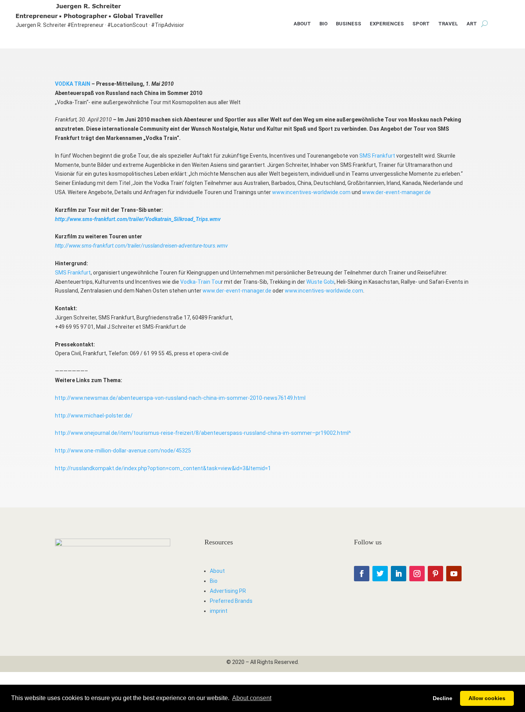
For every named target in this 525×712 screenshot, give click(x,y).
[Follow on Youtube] (454, 573)
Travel (448, 24)
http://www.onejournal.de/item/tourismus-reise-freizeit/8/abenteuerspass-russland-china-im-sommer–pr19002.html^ (203, 433)
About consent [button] (251, 698)
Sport (421, 24)
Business (348, 24)
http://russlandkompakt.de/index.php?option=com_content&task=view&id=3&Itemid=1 (163, 468)
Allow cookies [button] (487, 698)
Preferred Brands (231, 601)
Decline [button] (442, 698)
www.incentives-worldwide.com (311, 192)
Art (472, 24)
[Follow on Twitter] (380, 573)
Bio (323, 24)
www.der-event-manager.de (396, 192)
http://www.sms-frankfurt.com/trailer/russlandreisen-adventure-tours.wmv (141, 246)
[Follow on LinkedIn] (398, 573)
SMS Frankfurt (377, 156)
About (302, 24)
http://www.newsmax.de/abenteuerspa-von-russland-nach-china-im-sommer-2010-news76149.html (180, 398)
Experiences (387, 24)
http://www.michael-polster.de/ (94, 416)
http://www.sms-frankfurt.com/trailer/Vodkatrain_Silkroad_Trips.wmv (138, 219)
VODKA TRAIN (72, 84)
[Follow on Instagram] (417, 573)
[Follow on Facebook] (361, 573)
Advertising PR (228, 591)
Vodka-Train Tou (200, 282)
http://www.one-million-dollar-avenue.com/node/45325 (123, 450)
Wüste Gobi (320, 282)
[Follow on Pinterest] (435, 573)
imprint (219, 611)
